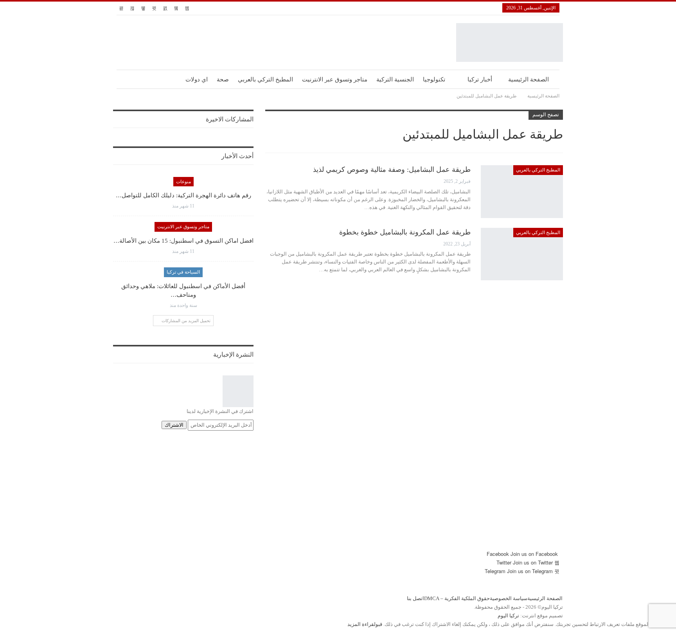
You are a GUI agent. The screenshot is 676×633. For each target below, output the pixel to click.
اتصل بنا (415, 598)
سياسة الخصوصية (508, 598)
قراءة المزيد (360, 624)
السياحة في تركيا (183, 272)
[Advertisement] (338, 495)
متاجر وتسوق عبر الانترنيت (334, 79)
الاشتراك (174, 425)
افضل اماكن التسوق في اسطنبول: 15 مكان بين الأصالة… (183, 241)
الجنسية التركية (395, 79)
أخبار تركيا (479, 79)
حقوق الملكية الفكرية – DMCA (457, 598)
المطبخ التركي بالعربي (265, 79)
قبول (378, 624)
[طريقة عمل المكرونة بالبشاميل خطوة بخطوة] (522, 254)
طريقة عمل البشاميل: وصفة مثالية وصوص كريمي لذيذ (392, 169)
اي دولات (196, 79)
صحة (223, 79)
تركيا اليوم (508, 616)
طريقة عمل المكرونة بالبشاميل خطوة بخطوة (405, 232)
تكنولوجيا (434, 79)
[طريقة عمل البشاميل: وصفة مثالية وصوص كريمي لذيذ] (522, 191)
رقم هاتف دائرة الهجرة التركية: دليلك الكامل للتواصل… (183, 195)
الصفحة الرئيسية (528, 79)
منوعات (183, 181)
